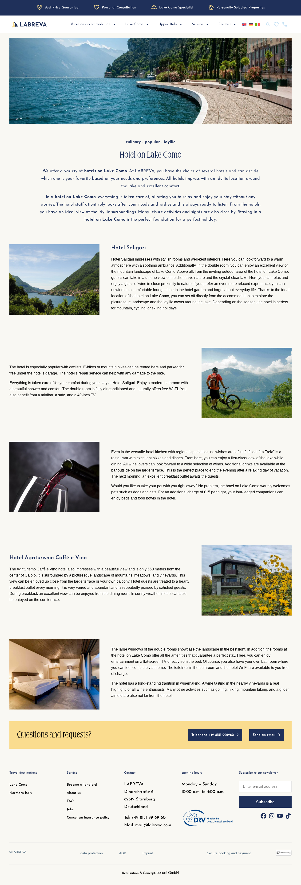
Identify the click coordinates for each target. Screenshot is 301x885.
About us (74, 793)
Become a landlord (82, 785)
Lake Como (18, 785)
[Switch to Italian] (257, 24)
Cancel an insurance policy (88, 817)
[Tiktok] (288, 815)
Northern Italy (20, 793)
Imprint (148, 853)
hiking (234, 689)
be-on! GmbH (168, 873)
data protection (91, 853)
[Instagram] (271, 815)
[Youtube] (279, 815)
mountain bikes (114, 367)
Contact (224, 24)
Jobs (70, 809)
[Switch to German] (251, 24)
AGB (122, 853)
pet (159, 486)
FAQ (70, 801)
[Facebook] (263, 815)
